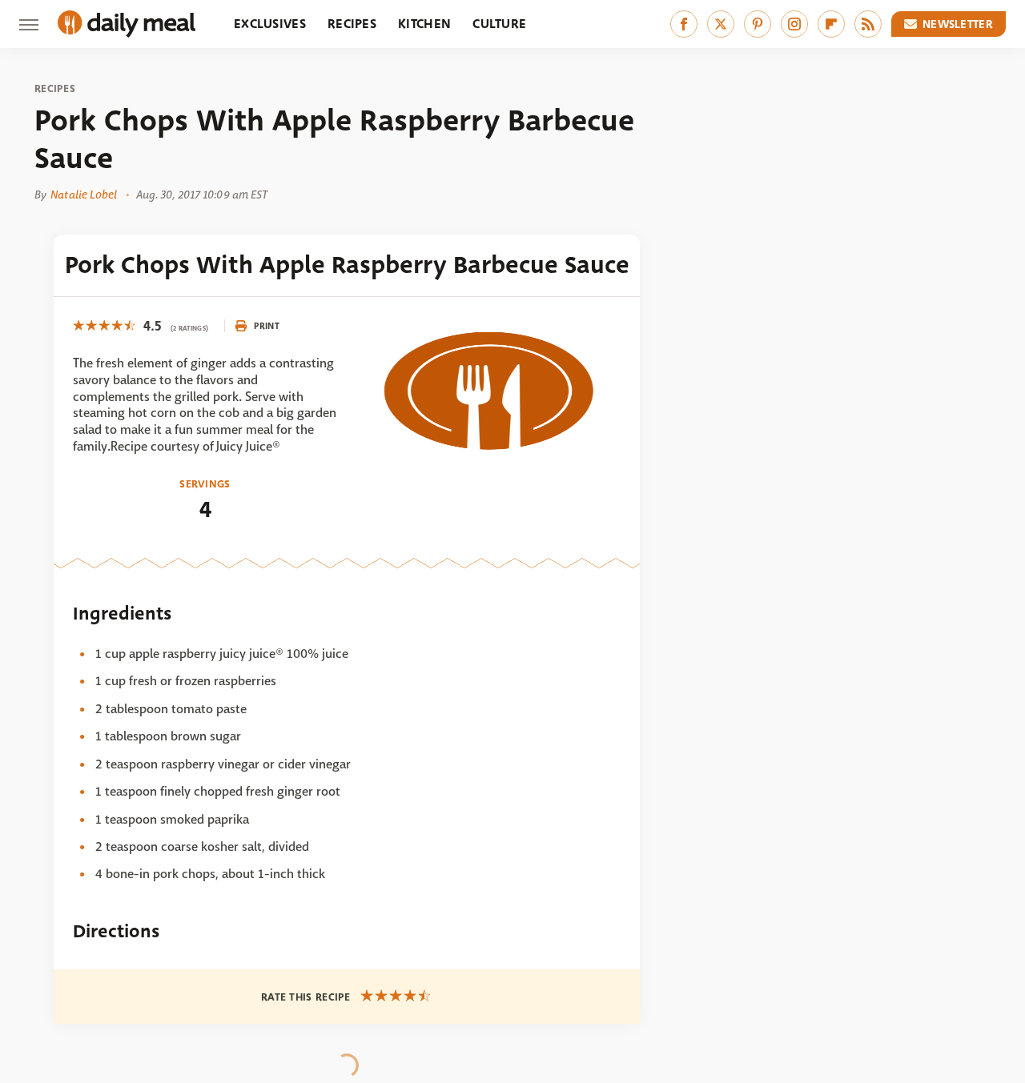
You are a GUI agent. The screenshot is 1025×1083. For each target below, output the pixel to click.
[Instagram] (794, 24)
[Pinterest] (757, 24)
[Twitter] (720, 24)
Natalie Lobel (83, 194)
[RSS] (868, 24)
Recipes (352, 23)
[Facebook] (683, 24)
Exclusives (270, 23)
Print (266, 325)
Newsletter (957, 24)
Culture (499, 23)
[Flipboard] (831, 24)
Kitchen (424, 23)
